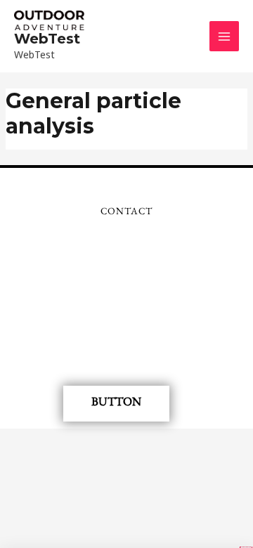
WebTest (47, 38)
